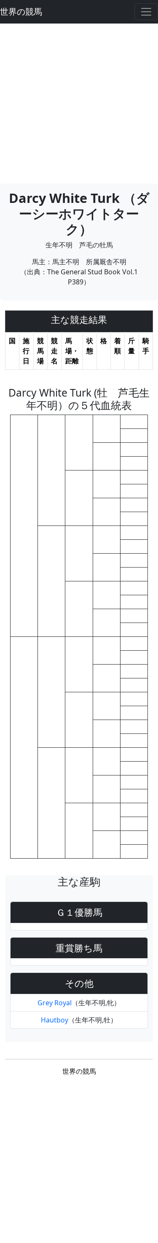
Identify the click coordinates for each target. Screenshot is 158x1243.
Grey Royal (54, 1002)
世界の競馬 (21, 11)
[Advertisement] (79, 102)
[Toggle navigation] (146, 11)
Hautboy (54, 1020)
